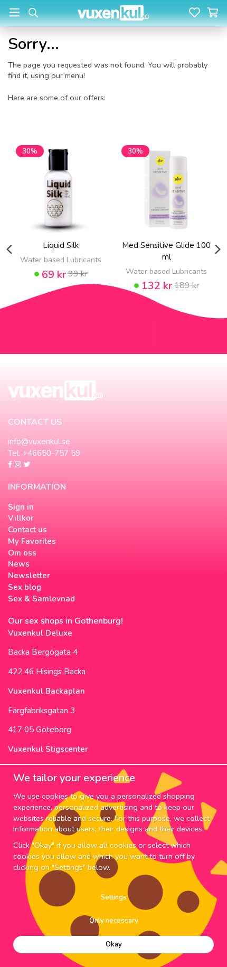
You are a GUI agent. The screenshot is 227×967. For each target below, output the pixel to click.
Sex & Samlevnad (41, 598)
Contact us (27, 529)
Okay (114, 944)
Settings (114, 897)
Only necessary (113, 920)
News (19, 564)
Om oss (22, 553)
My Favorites (32, 541)
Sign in (21, 507)
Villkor (21, 518)
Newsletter (29, 575)
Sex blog (24, 587)
